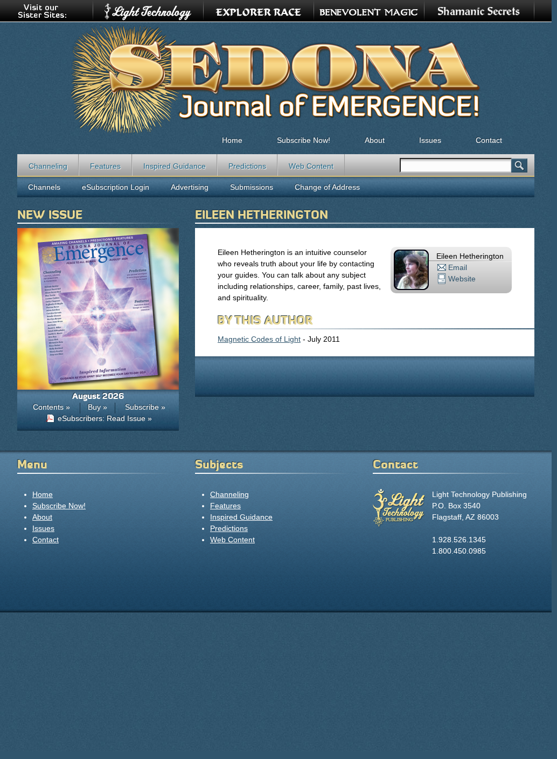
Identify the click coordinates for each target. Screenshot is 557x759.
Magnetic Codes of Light (259, 339)
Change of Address (327, 187)
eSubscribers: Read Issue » (105, 418)
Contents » (51, 407)
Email (457, 267)
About (375, 140)
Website (462, 278)
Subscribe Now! (303, 140)
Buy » (97, 407)
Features (105, 166)
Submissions (251, 187)
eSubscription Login (115, 187)
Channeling (48, 166)
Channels (44, 187)
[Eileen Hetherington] (411, 287)
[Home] (275, 79)
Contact (489, 140)
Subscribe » (145, 407)
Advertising (189, 187)
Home (232, 140)
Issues (430, 140)
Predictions (247, 166)
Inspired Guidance (174, 166)
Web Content (311, 166)
